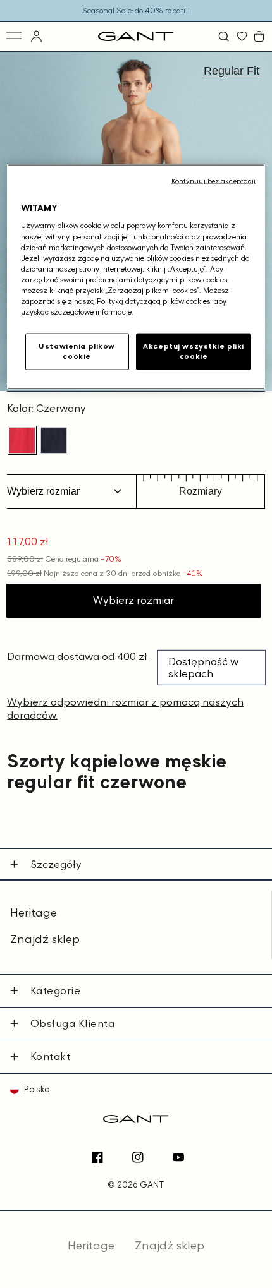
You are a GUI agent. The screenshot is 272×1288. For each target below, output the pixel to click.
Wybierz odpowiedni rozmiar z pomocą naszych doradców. (125, 708)
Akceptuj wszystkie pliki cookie (193, 351)
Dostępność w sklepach (203, 667)
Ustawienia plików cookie (77, 351)
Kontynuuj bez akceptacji (213, 180)
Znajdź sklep (45, 939)
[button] (225, 36)
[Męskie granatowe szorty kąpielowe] (53, 440)
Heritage (33, 912)
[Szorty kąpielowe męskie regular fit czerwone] (22, 440)
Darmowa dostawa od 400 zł (77, 656)
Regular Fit (231, 70)
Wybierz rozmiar (133, 600)
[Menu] (15, 36)
